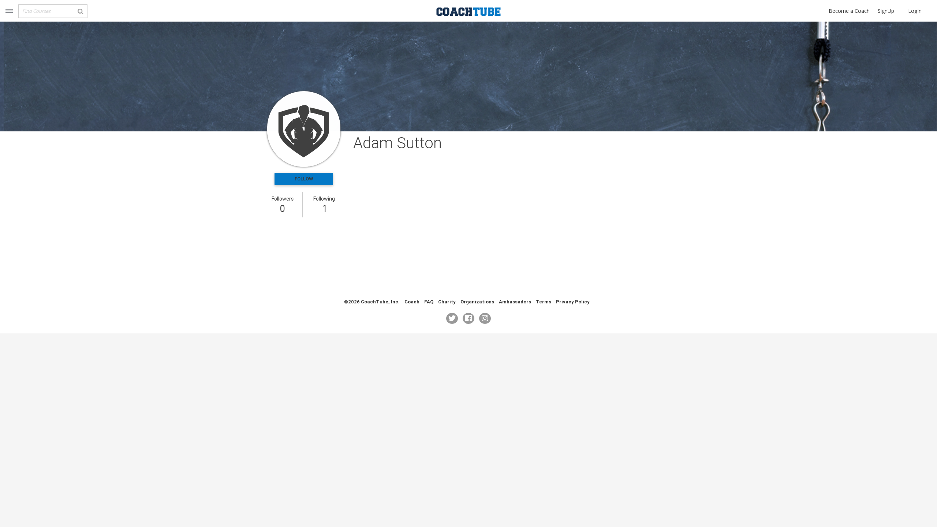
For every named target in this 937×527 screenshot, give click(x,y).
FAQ (428, 302)
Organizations (477, 302)
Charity (447, 302)
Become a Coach (849, 10)
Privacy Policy (573, 302)
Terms (543, 302)
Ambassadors (515, 302)
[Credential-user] (303, 129)
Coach (411, 302)
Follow (304, 179)
